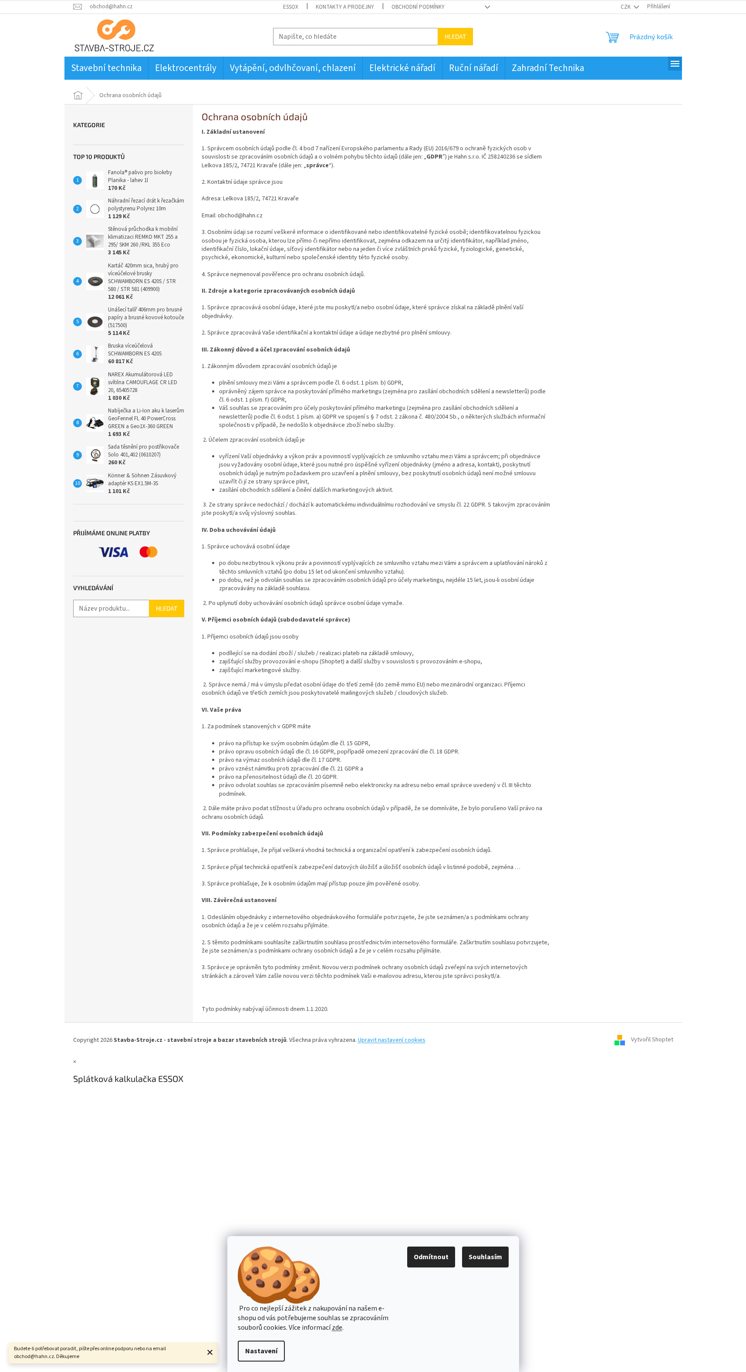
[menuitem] (106, 68)
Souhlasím (485, 1257)
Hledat (455, 36)
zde (337, 1327)
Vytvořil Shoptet (652, 1040)
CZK (626, 7)
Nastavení (261, 1351)
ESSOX (290, 7)
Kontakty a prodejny (345, 7)
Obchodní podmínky (418, 7)
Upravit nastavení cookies (391, 1040)
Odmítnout (431, 1257)
